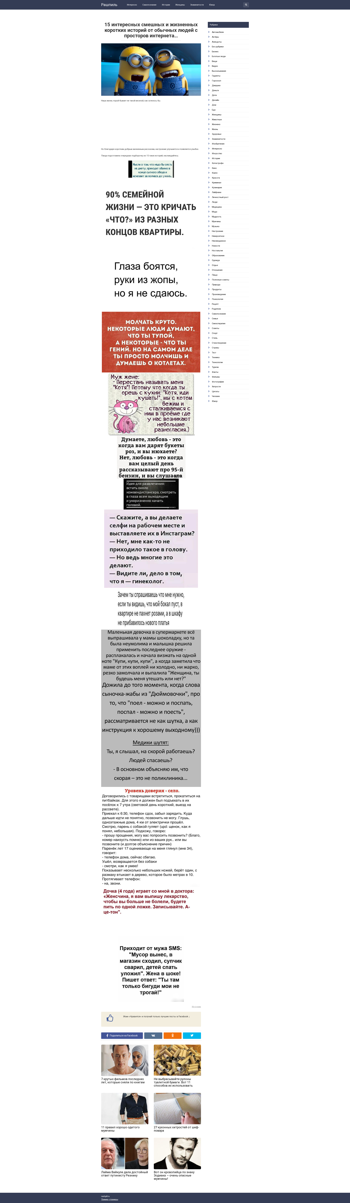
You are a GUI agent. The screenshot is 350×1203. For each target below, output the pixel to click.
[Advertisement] (151, 126)
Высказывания (219, 71)
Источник (196, 1006)
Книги (214, 173)
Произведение (219, 294)
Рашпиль (109, 4)
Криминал (216, 182)
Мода (214, 212)
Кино (214, 168)
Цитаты (215, 391)
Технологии (217, 362)
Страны (215, 347)
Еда (213, 110)
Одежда (216, 260)
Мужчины (216, 221)
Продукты (216, 289)
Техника (215, 357)
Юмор (212, 5)
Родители (216, 309)
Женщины (180, 5)
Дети (214, 95)
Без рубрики (218, 46)
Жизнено (216, 124)
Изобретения (218, 144)
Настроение (217, 231)
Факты (215, 372)
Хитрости (216, 386)
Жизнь (215, 129)
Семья (215, 318)
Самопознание (149, 5)
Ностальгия (217, 250)
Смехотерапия (218, 323)
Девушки (216, 85)
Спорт (215, 333)
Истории (166, 5)
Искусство (217, 153)
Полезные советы (220, 279)
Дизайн (215, 100)
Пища (214, 275)
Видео (215, 66)
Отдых (215, 265)
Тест (214, 352)
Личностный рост (220, 197)
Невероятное (218, 236)
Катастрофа (217, 163)
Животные (217, 119)
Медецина (217, 207)
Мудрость (216, 216)
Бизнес (215, 51)
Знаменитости (197, 5)
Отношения (217, 270)
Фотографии (218, 382)
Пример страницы (109, 1199)
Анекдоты (217, 42)
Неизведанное (219, 241)
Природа (216, 284)
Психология (217, 299)
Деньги (215, 90)
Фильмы (216, 377)
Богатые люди (219, 56)
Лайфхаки (216, 192)
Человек (216, 396)
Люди (214, 202)
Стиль (215, 338)
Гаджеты (216, 76)
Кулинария (217, 187)
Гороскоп (216, 80)
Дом (214, 105)
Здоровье (216, 134)
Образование (218, 255)
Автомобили (218, 32)
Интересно (132, 5)
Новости (216, 246)
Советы (215, 328)
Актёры (215, 37)
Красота (216, 178)
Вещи (214, 61)
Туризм (215, 367)
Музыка (215, 226)
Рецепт (215, 304)
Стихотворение (219, 343)
